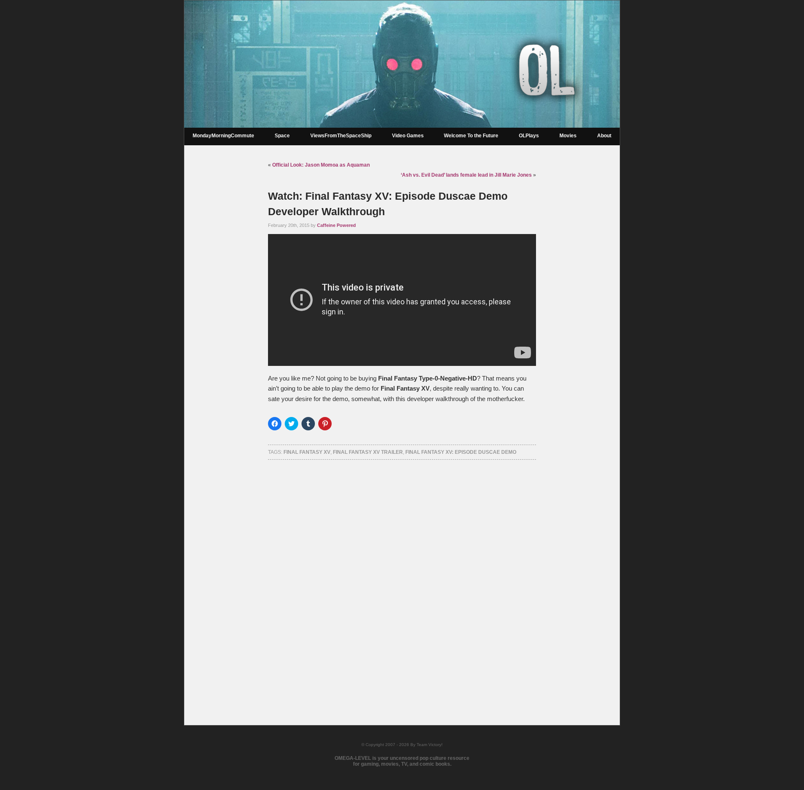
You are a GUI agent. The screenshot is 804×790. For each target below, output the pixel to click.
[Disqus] (402, 581)
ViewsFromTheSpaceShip (340, 136)
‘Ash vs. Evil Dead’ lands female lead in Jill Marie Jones (466, 175)
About (604, 136)
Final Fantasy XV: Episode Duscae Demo (460, 452)
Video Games (408, 136)
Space (282, 136)
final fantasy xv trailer (368, 452)
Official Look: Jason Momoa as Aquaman (321, 165)
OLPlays (529, 136)
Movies (568, 136)
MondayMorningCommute (223, 136)
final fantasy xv (306, 452)
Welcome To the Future (471, 136)
